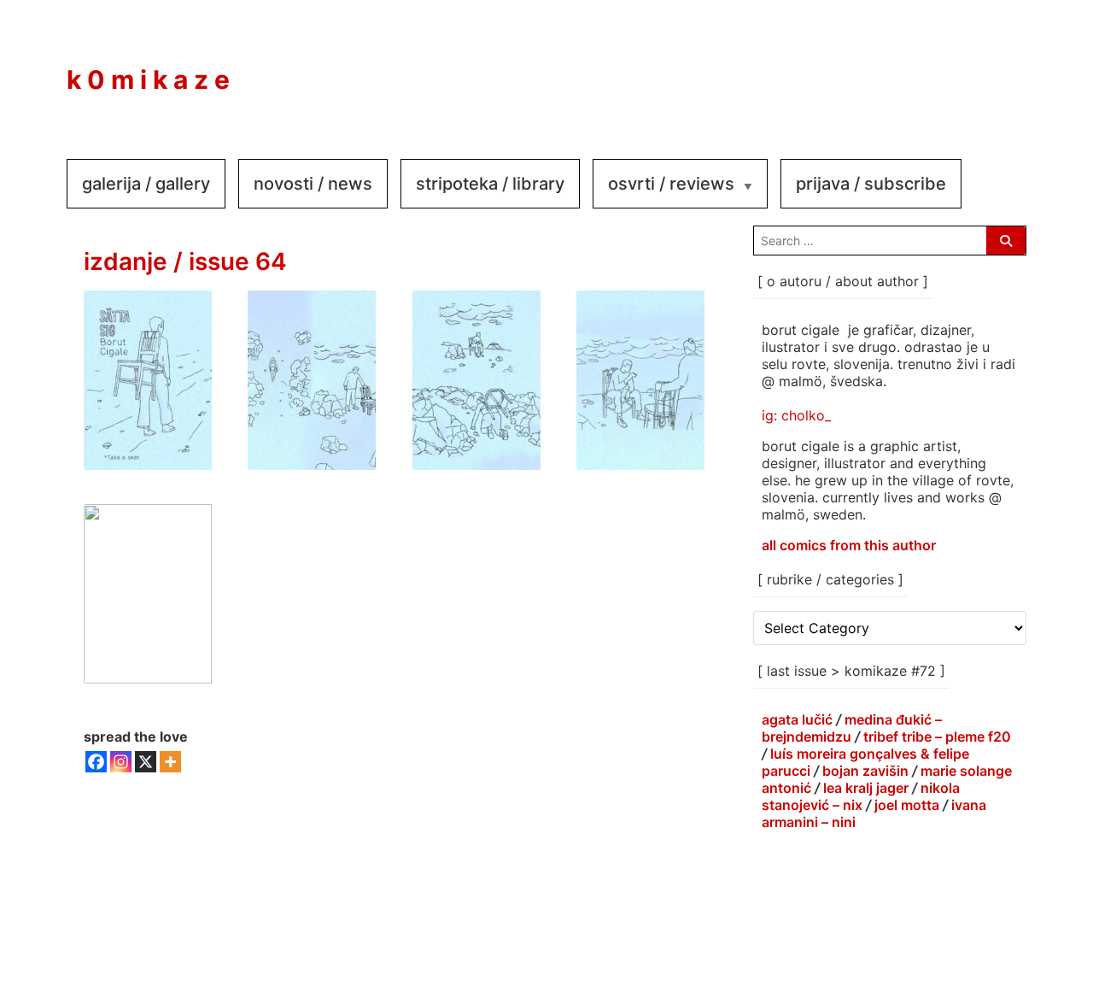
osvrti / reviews (671, 183)
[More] (170, 761)
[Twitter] (992, 67)
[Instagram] (941, 67)
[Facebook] (889, 67)
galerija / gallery (146, 183)
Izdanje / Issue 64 (185, 261)
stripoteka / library (490, 183)
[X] (145, 761)
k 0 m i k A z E (148, 79)
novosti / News (313, 183)
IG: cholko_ (796, 415)
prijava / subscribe (871, 183)
